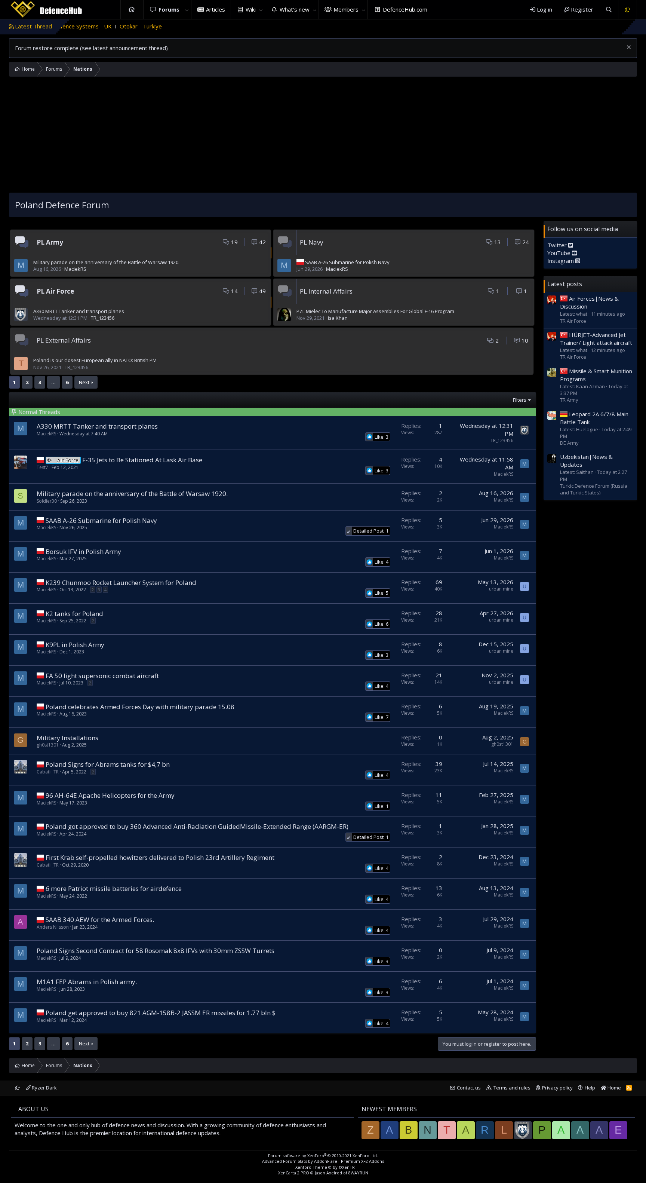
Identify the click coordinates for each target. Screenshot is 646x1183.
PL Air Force (55, 291)
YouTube (559, 252)
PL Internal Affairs (326, 291)
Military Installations (67, 737)
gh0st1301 (48, 745)
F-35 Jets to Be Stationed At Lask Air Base (142, 460)
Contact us (469, 1087)
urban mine (501, 589)
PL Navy (311, 242)
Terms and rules (511, 1087)
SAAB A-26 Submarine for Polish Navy (347, 262)
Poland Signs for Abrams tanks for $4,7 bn (108, 764)
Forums (169, 9)
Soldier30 (47, 501)
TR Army (569, 399)
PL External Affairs (64, 340)
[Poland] (40, 460)
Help (590, 1087)
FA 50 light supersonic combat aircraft (102, 675)
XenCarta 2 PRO (293, 1173)
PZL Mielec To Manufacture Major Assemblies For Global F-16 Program (375, 311)
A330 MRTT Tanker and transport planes (78, 311)
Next (84, 382)
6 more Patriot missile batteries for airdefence (114, 888)
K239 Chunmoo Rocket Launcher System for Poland (121, 582)
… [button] (53, 382)
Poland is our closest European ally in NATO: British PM (95, 360)
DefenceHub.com (405, 9)
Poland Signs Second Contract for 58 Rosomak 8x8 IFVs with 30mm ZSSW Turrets (155, 950)
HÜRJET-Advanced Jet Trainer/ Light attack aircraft (596, 338)
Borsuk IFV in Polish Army (83, 551)
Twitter (557, 244)
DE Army (569, 442)
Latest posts (564, 283)
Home (132, 9)
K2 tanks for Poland (74, 613)
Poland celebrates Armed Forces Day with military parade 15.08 (140, 706)
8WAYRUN (358, 1173)
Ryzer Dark (44, 1087)
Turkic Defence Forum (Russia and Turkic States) (593, 489)
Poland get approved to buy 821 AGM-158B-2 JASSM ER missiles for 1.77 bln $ (161, 1012)
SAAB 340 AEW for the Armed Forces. (100, 919)
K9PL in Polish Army (75, 644)
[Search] (608, 9)
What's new (295, 9)
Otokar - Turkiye (101, 26)
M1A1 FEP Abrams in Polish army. (87, 981)
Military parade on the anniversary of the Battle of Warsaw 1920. (106, 262)
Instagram (561, 260)
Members (346, 9)
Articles (215, 9)
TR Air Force (573, 320)
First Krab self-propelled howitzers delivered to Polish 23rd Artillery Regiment (160, 857)
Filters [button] (519, 399)
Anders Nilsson (53, 927)
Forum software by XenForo (323, 1155)
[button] (187, 9)
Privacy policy (557, 1087)
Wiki (251, 9)
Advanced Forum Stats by (323, 1161)
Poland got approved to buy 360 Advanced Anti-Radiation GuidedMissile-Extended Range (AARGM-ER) (197, 826)
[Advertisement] (323, 136)
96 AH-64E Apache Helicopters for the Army (110, 795)
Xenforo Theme (325, 1167)
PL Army (50, 242)
